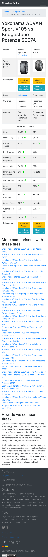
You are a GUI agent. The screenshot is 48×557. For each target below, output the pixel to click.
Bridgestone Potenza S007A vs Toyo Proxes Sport (24, 372)
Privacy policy (7, 532)
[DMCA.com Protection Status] (9, 555)
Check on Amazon (24, 81)
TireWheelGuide (11, 3)
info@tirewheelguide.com (12, 475)
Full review (22, 55)
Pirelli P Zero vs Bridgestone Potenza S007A (21, 402)
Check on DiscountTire (24, 88)
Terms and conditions (11, 537)
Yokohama (22, 95)
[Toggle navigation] (43, 3)
